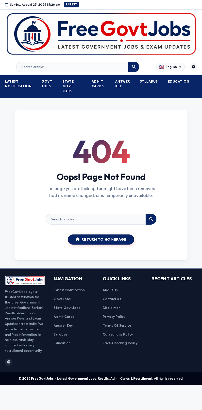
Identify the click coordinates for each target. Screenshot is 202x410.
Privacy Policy (114, 316)
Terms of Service (117, 325)
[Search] (133, 67)
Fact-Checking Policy (120, 343)
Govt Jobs (46, 83)
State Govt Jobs (68, 86)
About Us (110, 290)
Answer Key (122, 83)
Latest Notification (18, 83)
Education (178, 81)
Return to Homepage (104, 239)
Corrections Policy (118, 334)
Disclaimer (111, 307)
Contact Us (112, 299)
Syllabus (149, 81)
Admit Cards (98, 83)
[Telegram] (193, 67)
